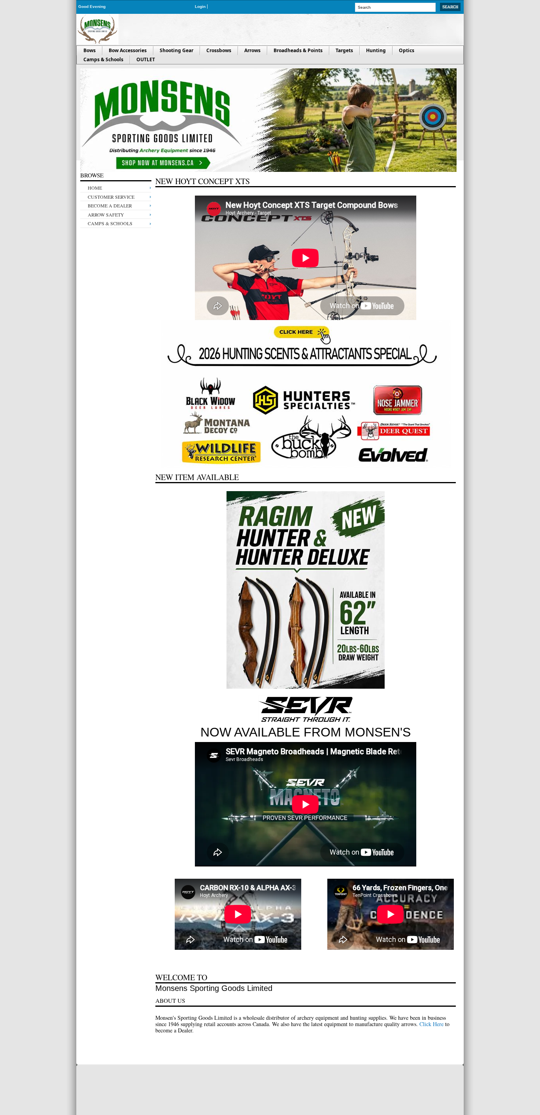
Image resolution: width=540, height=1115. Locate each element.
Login (200, 6)
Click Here (431, 1024)
